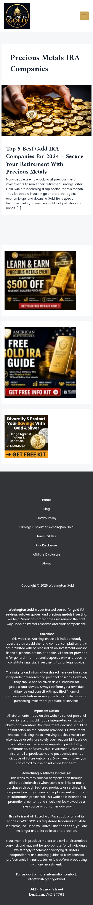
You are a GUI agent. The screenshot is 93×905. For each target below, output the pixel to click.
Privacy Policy (46, 518)
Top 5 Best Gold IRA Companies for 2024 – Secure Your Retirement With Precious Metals (44, 160)
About (46, 563)
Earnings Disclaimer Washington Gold (46, 527)
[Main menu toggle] (84, 16)
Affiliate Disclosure (46, 555)
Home (46, 500)
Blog (46, 509)
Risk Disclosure (46, 545)
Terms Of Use (46, 536)
